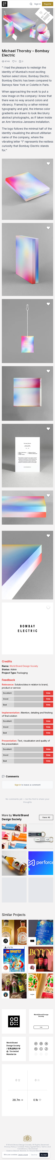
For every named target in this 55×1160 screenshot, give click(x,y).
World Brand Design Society (24, 743)
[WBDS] (36, 1121)
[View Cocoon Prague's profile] (32, 1072)
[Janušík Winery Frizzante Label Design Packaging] (14, 940)
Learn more (23, 1154)
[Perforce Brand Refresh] (40, 940)
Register (47, 4)
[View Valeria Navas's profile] (32, 1045)
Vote (48, 771)
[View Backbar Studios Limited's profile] (5, 1019)
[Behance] (36, 1126)
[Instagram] (41, 1121)
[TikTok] (46, 1126)
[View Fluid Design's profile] (5, 1045)
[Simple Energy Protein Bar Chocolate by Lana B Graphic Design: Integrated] (14, 914)
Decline (34, 1155)
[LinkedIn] (41, 1126)
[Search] (31, 4)
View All (46, 895)
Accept (44, 1155)
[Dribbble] (46, 1121)
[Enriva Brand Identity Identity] (40, 914)
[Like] (48, 13)
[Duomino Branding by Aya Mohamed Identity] (40, 967)
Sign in (37, 4)
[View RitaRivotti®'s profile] (32, 1019)
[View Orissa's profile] (5, 1072)
